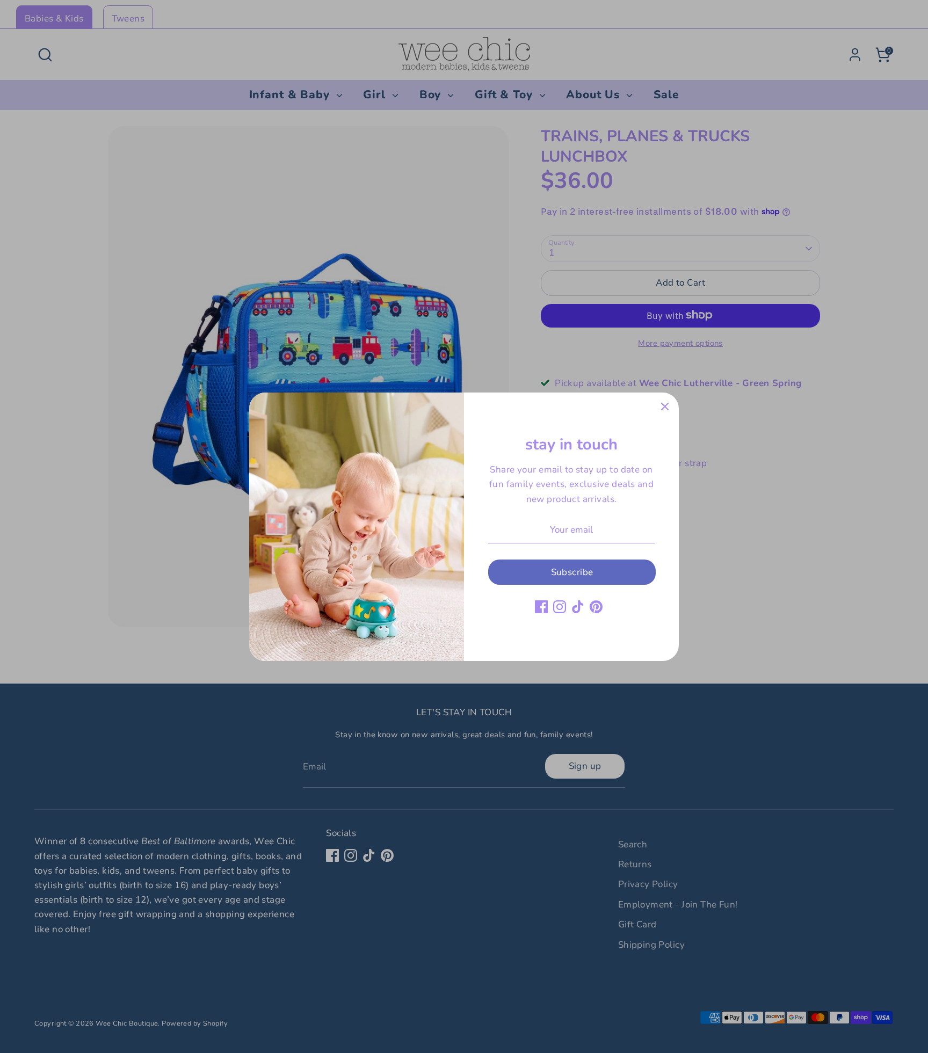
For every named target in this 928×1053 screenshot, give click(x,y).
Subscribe (572, 572)
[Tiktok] (577, 606)
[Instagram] (559, 606)
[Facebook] (541, 606)
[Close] (665, 406)
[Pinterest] (596, 606)
